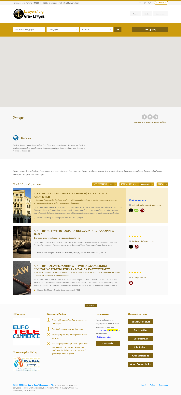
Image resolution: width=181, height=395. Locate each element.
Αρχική (135, 14)
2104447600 (107, 330)
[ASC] (166, 184)
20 (111, 184)
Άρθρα (147, 14)
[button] (52, 45)
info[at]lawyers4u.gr (71, 3)
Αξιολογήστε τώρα (137, 200)
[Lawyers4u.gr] (29, 14)
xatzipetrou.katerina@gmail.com (146, 205)
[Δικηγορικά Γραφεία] (131, 210)
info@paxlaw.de (139, 277)
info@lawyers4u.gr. (104, 337)
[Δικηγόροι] (142, 210)
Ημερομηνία (144, 184)
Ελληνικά (161, 3)
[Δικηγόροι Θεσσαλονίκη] (136, 210)
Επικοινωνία (160, 14)
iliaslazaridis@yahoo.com (143, 241)
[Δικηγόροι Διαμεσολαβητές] (131, 282)
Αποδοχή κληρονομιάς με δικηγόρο (67, 329)
